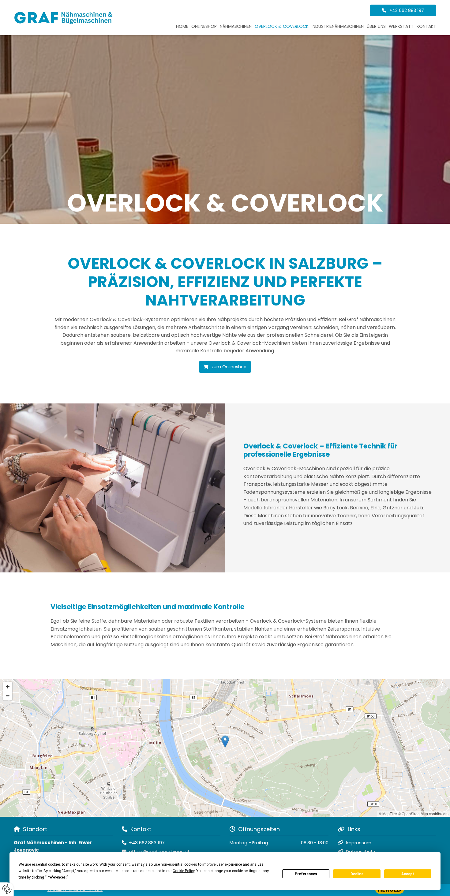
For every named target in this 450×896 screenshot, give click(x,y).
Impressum (358, 842)
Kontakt (426, 26)
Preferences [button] (56, 877)
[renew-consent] (7, 889)
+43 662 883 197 (147, 842)
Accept (407, 874)
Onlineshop (204, 26)
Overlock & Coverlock (282, 26)
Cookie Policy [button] (183, 871)
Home (182, 26)
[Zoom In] (7, 686)
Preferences (306, 874)
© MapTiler (388, 813)
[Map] (225, 748)
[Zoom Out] (7, 695)
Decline (357, 874)
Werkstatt (401, 26)
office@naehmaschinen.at (159, 851)
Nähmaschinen (236, 26)
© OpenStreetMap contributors (423, 813)
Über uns (376, 26)
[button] (403, 10)
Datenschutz (360, 851)
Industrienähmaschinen (338, 26)
